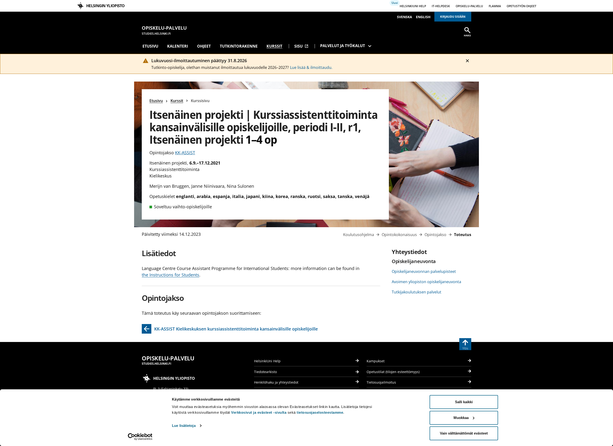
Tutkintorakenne (239, 46)
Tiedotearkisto (265, 371)
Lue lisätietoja (184, 426)
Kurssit (274, 46)
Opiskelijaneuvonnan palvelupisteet (424, 271)
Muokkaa (461, 418)
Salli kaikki (464, 402)
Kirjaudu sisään (452, 17)
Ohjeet (204, 46)
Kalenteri (177, 46)
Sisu (301, 46)
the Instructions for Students (170, 275)
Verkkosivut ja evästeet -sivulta (258, 412)
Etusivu (150, 46)
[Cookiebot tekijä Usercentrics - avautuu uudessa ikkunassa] (140, 436)
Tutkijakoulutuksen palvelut (416, 292)
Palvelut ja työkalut (342, 45)
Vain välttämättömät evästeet (464, 433)
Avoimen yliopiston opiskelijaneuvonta (426, 281)
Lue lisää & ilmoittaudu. (311, 67)
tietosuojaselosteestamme (320, 412)
